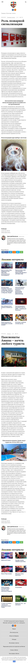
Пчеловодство (14, 632)
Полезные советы (10, 13)
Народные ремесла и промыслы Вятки (14, 646)
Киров (14, 628)
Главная (3, 13)
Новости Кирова (14, 636)
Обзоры (9, 333)
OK (14, 661)
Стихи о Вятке (14, 650)
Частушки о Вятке (14, 653)
